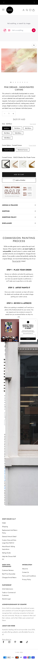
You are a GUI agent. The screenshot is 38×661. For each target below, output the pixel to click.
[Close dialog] (35, 320)
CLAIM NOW (28, 338)
